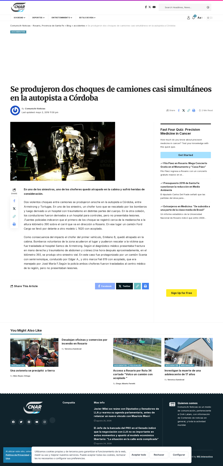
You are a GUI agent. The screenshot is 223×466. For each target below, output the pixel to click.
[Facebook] (146, 7)
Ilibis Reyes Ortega (21, 376)
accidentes (18, 32)
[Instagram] (45, 422)
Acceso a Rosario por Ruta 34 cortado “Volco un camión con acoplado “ (133, 374)
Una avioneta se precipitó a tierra (32, 370)
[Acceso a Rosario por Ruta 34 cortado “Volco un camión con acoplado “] (137, 352)
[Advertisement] (111, 58)
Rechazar (159, 454)
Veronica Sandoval (73, 349)
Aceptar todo (139, 454)
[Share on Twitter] (183, 110)
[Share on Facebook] (178, 110)
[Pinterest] (29, 422)
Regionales (187, 365)
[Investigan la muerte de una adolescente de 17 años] (189, 352)
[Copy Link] (188, 110)
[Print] (193, 110)
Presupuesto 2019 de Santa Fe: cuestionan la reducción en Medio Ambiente (180, 186)
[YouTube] (154, 7)
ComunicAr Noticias (35, 108)
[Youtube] (37, 422)
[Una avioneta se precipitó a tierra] (34, 352)
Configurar (179, 454)
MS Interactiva (205, 456)
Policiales (135, 365)
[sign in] (188, 17)
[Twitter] (150, 7)
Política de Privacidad (17, 455)
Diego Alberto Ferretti (125, 383)
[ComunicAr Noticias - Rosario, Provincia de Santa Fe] (18, 7)
